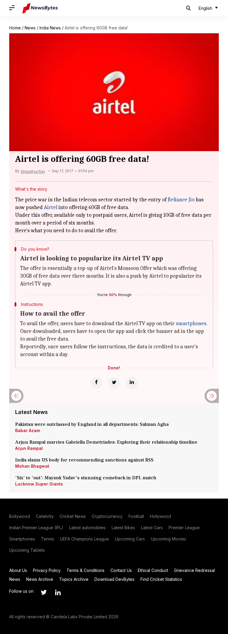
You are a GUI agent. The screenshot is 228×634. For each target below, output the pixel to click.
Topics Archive (73, 579)
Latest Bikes (123, 527)
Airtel (50, 207)
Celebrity (45, 516)
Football (136, 516)
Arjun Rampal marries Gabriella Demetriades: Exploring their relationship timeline (106, 442)
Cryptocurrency (107, 516)
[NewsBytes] (40, 8)
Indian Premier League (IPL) (36, 527)
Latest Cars (152, 527)
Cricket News (73, 516)
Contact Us (121, 570)
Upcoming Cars (130, 538)
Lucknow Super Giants (39, 483)
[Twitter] (114, 383)
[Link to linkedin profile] (58, 592)
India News (50, 27)
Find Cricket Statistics (161, 579)
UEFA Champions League (84, 538)
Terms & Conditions (85, 570)
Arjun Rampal (29, 448)
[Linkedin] (132, 383)
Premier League (184, 527)
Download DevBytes (114, 579)
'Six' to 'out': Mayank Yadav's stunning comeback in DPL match (86, 478)
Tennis (47, 538)
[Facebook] (96, 383)
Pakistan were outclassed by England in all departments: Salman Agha (92, 424)
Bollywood (19, 516)
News (30, 27)
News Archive (39, 579)
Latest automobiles (87, 527)
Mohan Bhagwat (32, 466)
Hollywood (160, 516)
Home (15, 27)
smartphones (191, 323)
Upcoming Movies (168, 538)
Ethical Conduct (153, 570)
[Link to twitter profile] (44, 592)
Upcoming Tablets (27, 550)
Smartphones (22, 538)
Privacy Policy (47, 570)
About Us (18, 570)
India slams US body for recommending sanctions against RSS (84, 460)
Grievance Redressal (194, 570)
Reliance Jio (181, 200)
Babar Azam (27, 430)
